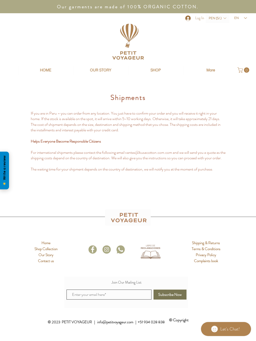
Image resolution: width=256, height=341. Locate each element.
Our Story (46, 255)
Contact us (46, 261)
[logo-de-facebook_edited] (92, 249)
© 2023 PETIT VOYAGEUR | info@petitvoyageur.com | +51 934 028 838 (107, 322)
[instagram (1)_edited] (106, 249)
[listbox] (217, 18)
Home (46, 243)
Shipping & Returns (206, 243)
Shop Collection (46, 249)
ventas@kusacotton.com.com (148, 152)
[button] (217, 18)
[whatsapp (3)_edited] (120, 249)
